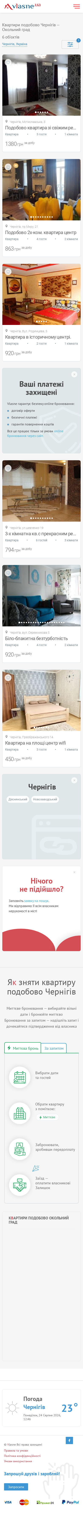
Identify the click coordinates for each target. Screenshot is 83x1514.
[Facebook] (69, 1440)
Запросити (16, 1487)
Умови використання (18, 1461)
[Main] (22, 7)
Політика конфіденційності (22, 1456)
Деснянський (18, 799)
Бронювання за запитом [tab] (54, 1048)
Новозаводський (45, 799)
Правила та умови (16, 1450)
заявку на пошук (36, 901)
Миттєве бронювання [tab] (22, 1047)
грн (20, 144)
